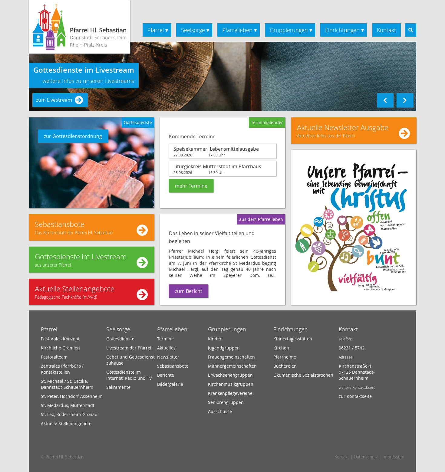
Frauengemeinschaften (231, 357)
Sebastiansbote (172, 366)
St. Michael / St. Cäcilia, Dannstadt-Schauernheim (67, 384)
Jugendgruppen (224, 348)
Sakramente (118, 387)
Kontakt (386, 30)
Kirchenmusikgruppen (230, 384)
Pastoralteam (54, 357)
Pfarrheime (284, 357)
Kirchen (281, 348)
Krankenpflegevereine (230, 393)
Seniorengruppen (226, 402)
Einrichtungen (342, 30)
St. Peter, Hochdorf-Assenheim (72, 396)
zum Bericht (188, 291)
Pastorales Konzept (60, 339)
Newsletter (168, 357)
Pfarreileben (237, 30)
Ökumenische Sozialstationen (303, 375)
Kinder (215, 339)
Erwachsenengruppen (230, 375)
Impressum (393, 457)
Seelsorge (193, 30)
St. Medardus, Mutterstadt (67, 405)
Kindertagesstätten (292, 339)
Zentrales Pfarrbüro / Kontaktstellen (62, 369)
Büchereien (285, 366)
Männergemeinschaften (232, 366)
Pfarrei (155, 30)
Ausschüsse (220, 411)
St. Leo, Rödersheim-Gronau (69, 414)
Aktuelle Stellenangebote (66, 423)
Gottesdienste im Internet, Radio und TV (129, 375)
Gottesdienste (120, 339)
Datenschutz (366, 457)
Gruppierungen (289, 30)
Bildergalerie (170, 384)
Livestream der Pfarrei (128, 348)
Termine (165, 339)
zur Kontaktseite (355, 396)
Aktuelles (166, 348)
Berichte (165, 375)
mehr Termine (191, 185)
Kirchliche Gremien (60, 348)
